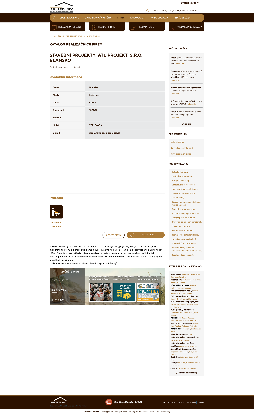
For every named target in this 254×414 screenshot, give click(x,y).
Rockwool (181, 282)
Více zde (187, 124)
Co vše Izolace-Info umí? (182, 148)
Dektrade (193, 346)
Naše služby (183, 18)
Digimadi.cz (83, 406)
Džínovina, (182, 368)
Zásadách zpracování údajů (102, 263)
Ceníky (164, 11)
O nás (155, 11)
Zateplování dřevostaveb (183, 185)
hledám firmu (106, 27)
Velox (189, 293)
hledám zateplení (69, 27)
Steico (173, 288)
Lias (190, 334)
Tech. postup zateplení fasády (185, 235)
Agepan (188, 288)
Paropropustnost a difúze (183, 218)
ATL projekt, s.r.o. (92, 36)
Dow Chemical (187, 304)
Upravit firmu (113, 235)
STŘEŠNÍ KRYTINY (190, 3)
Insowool (181, 363)
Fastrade (193, 326)
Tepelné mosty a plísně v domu (186, 214)
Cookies (201, 402)
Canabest (190, 363)
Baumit (187, 280)
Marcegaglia (183, 352)
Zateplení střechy (180, 172)
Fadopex (185, 326)
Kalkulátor (137, 18)
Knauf (198, 274)
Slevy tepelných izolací (181, 154)
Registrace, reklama (179, 11)
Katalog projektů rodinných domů (114, 412)
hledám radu (146, 27)
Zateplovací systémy (98, 18)
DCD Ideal (182, 293)
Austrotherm (175, 304)
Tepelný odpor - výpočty (183, 255)
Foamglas (186, 329)
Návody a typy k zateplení (184, 239)
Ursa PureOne (180, 277)
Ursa (172, 277)
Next (162, 294)
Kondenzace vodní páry (183, 231)
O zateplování (160, 18)
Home (53, 36)
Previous (88, 294)
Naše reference (177, 142)
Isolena (192, 357)
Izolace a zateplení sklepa (183, 193)
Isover (192, 274)
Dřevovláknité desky (180, 285)
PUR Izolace (184, 320)
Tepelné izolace (68, 18)
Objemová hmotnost (181, 226)
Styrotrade (192, 299)
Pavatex (193, 285)
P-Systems (193, 352)
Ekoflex (196, 323)
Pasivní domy (178, 198)
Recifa (173, 331)
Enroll (179, 299)
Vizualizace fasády (189, 27)
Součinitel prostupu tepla (183, 209)
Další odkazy (165, 412)
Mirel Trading (176, 326)
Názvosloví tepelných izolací (185, 189)
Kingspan (191, 318)
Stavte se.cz (154, 412)
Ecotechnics (196, 329)
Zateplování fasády (180, 181)
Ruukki (173, 354)
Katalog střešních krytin (138, 412)
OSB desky (191, 368)
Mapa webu (191, 402)
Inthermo (180, 288)
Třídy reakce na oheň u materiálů (187, 222)
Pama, (192, 320)
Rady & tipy (59, 290)
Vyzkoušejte (60, 280)
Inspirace (58, 300)
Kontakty (194, 11)
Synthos (174, 307)
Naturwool (184, 357)
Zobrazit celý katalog (187, 373)
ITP (181, 312)
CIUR (187, 346)
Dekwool (185, 274)
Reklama (181, 402)
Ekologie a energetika (182, 176)
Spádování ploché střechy (184, 243)
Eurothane (175, 312)
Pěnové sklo (176, 329)
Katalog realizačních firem (70, 36)
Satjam (197, 320)
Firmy (120, 18)
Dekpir (184, 318)
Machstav (174, 340)
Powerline (174, 320)
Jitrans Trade (188, 312)
